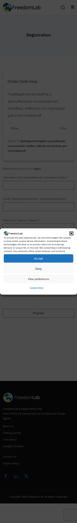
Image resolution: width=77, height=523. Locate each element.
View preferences (38, 279)
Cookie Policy (36, 287)
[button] (71, 233)
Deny (38, 268)
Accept (38, 258)
